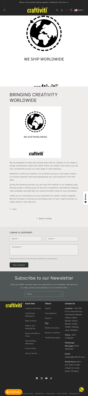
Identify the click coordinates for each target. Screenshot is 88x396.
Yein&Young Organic (52, 338)
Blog (46, 323)
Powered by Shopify (26, 393)
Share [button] (14, 209)
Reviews (48, 318)
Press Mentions (51, 313)
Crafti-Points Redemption (30, 314)
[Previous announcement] (4, 2)
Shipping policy (74, 393)
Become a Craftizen (52, 333)
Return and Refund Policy (32, 334)
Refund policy (39, 393)
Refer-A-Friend (30, 321)
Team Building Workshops (30, 342)
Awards (48, 308)
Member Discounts (52, 328)
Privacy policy (50, 393)
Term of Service (31, 353)
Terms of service (62, 393)
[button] (4, 10)
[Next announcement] (83, 2)
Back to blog (45, 218)
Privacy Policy (30, 348)
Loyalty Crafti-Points (33, 308)
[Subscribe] (60, 293)
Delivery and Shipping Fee (30, 327)
